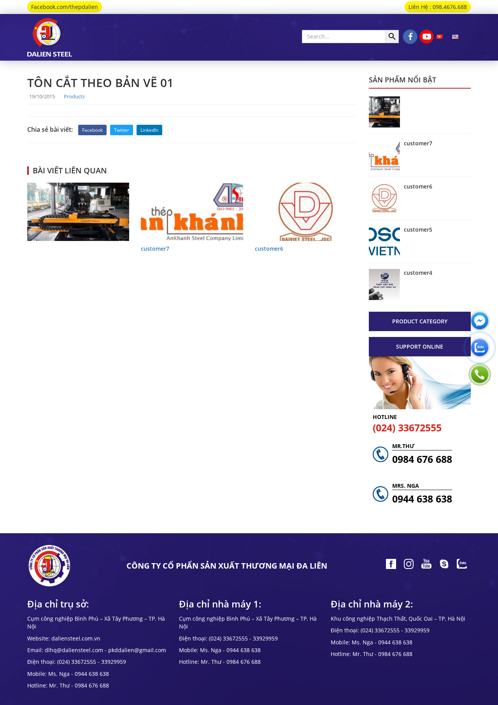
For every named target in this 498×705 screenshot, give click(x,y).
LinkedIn (149, 130)
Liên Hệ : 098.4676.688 (438, 6)
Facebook (92, 130)
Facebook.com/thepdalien (64, 6)
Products (74, 96)
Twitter (121, 130)
